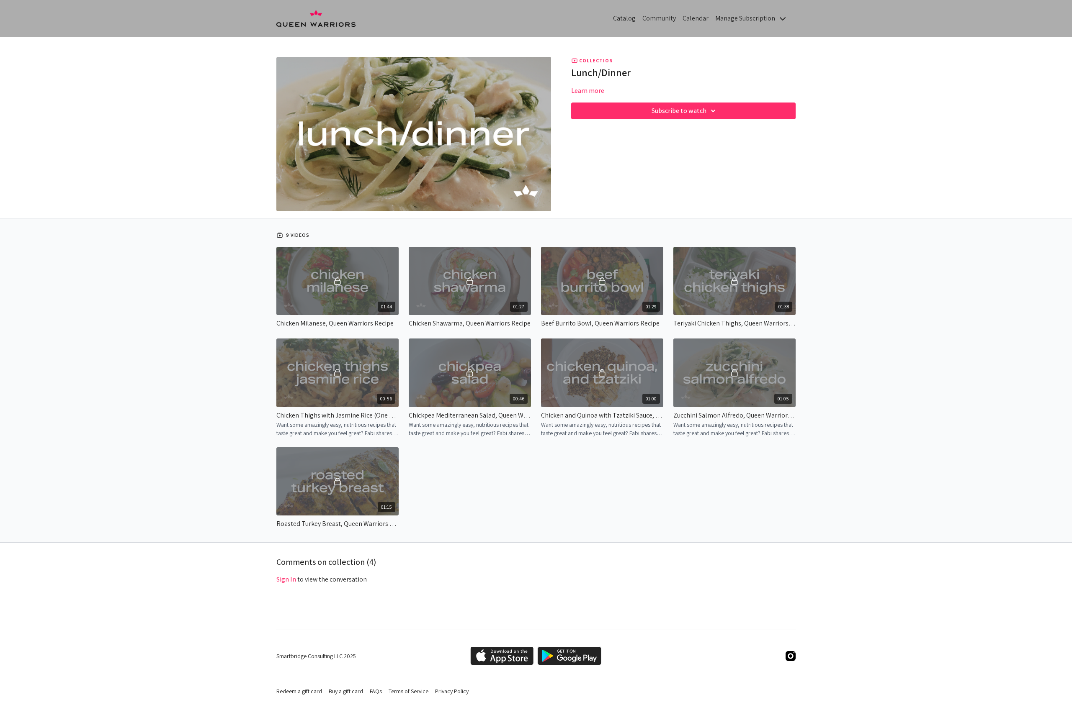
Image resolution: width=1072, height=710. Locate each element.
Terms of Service (408, 691)
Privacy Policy (452, 691)
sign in (286, 579)
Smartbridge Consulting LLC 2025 (316, 656)
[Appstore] (502, 655)
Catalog (624, 18)
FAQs (376, 691)
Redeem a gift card (299, 691)
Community (659, 18)
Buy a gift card (346, 691)
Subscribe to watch (679, 110)
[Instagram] (791, 656)
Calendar (696, 18)
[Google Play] (569, 655)
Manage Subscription (745, 18)
